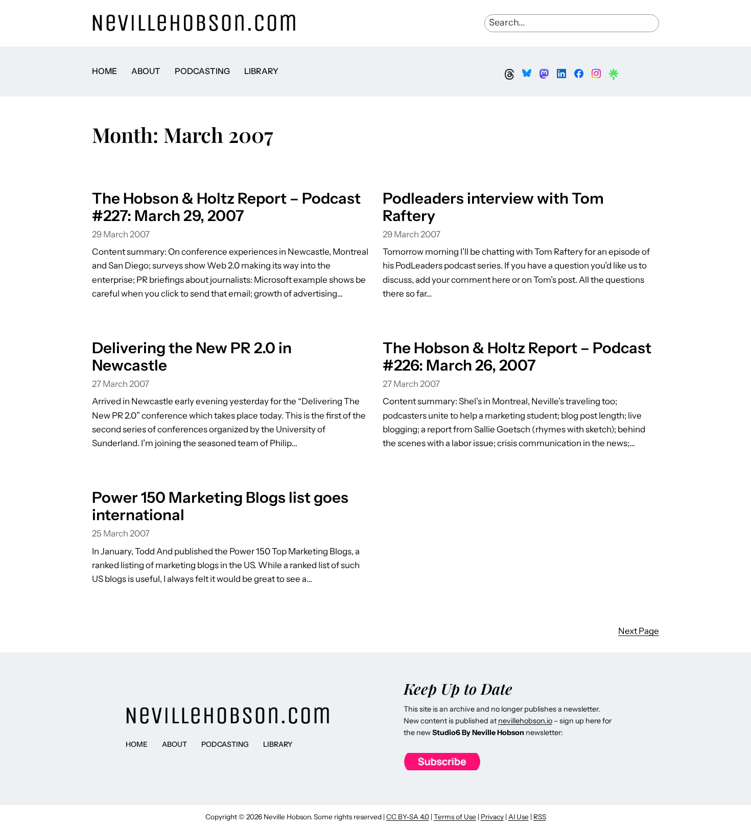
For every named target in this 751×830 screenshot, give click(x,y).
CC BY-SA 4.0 (407, 817)
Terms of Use (455, 817)
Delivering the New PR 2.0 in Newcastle (192, 356)
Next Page (638, 631)
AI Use (518, 817)
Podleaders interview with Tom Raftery (493, 206)
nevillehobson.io (525, 720)
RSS (539, 817)
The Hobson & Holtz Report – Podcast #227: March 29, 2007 (226, 206)
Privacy (492, 817)
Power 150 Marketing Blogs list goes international (220, 506)
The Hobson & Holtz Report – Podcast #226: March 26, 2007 (517, 356)
